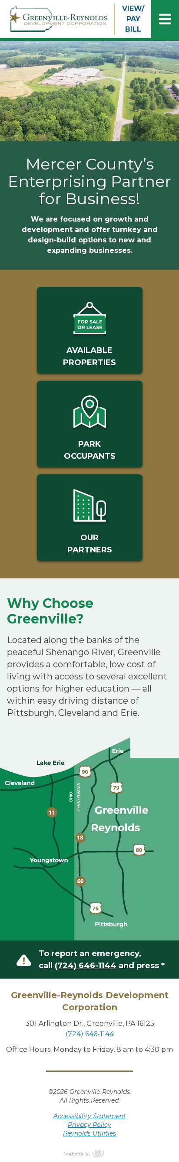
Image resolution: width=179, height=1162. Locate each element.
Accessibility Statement (89, 1116)
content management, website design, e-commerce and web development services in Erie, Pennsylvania (89, 1153)
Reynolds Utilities (89, 1133)
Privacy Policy (89, 1125)
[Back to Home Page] (57, 19)
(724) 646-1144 (85, 965)
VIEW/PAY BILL (133, 18)
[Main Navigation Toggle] (165, 19)
